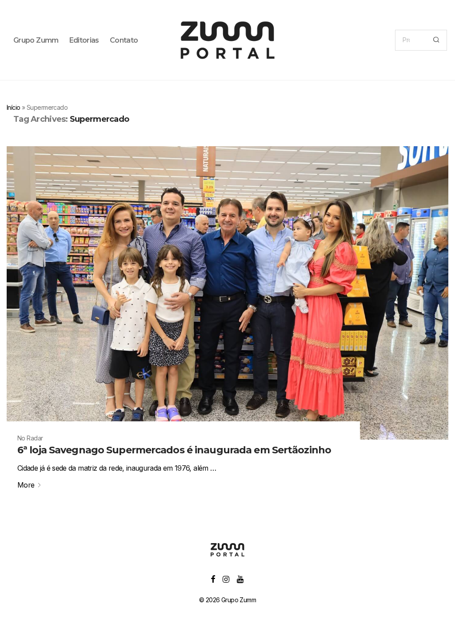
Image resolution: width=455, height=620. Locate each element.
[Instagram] (226, 578)
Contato (124, 40)
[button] (436, 40)
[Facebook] (213, 578)
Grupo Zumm (36, 40)
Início (13, 107)
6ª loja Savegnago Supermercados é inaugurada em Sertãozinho (174, 450)
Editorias (84, 40)
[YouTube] (240, 578)
